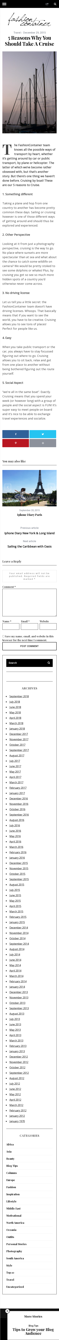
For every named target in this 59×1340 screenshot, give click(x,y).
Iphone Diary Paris (29, 515)
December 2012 (18, 1056)
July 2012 (14, 1083)
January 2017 (17, 793)
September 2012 (19, 1073)
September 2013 (19, 1008)
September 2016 (19, 814)
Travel (17, 32)
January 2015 (17, 922)
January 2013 (17, 1051)
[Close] (7, 1311)
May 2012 (15, 1094)
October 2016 (17, 809)
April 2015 (15, 906)
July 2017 (14, 761)
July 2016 (14, 825)
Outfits (10, 1237)
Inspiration (13, 1194)
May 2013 (15, 1030)
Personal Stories (16, 1244)
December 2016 (18, 798)
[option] (29, 493)
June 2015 (15, 895)
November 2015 (18, 868)
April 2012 (15, 1099)
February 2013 (17, 1046)
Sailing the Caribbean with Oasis (30, 544)
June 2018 (15, 707)
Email (25, 621)
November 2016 (18, 804)
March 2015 (16, 911)
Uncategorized (15, 1286)
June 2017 (15, 766)
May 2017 (15, 771)
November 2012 (18, 1062)
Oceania (11, 1229)
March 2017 (16, 782)
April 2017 (15, 777)
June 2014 (15, 960)
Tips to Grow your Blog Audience (33, 1331)
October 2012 (17, 1067)
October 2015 (17, 874)
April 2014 (15, 970)
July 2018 (14, 701)
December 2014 (18, 927)
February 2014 (17, 981)
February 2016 (17, 852)
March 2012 (16, 1105)
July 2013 (14, 1019)
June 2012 (15, 1089)
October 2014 (17, 938)
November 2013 (18, 997)
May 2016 (15, 836)
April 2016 (15, 841)
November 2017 (18, 739)
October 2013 (17, 1003)
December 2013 (18, 992)
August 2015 (16, 884)
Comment (9, 586)
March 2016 (16, 847)
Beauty (10, 1158)
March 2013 (16, 1040)
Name (6, 621)
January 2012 (17, 1116)
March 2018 (16, 723)
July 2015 (14, 890)
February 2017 (17, 788)
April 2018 (15, 718)
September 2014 (19, 943)
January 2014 (17, 987)
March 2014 (16, 976)
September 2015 (19, 879)
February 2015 (17, 917)
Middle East (13, 1208)
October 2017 (17, 744)
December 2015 (18, 863)
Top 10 (10, 1272)
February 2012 (17, 1110)
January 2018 (17, 728)
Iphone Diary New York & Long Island (29, 530)
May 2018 (15, 712)
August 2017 (16, 755)
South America (15, 1258)
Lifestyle (11, 1201)
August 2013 (16, 1013)
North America (15, 1222)
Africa (10, 1144)
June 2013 (15, 1024)
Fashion (11, 1187)
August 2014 (16, 949)
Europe (10, 1180)
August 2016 (16, 820)
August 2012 (16, 1078)
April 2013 (15, 1035)
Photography (14, 1251)
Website (44, 621)
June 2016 (15, 831)
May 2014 (15, 965)
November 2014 (18, 933)
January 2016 (17, 857)
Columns (11, 1173)
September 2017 (19, 750)
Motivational (13, 1215)
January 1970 (17, 1121)
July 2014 (14, 954)
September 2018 (19, 696)
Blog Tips (12, 1165)
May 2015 (15, 900)
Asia (8, 1151)
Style (9, 1265)
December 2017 (18, 734)
